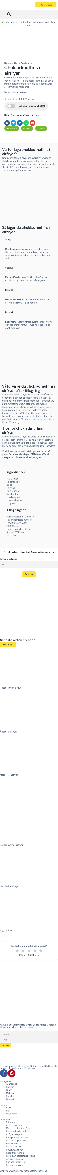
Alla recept (11, 128)
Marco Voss (20, 92)
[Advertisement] (29, 200)
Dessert (27, 128)
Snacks (41, 128)
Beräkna (29, 574)
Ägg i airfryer (6, 930)
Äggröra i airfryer (8, 731)
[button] (4, 14)
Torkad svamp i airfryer (11, 844)
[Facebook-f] (4, 1073)
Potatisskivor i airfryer (11, 687)
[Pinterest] (11, 1073)
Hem (6, 63)
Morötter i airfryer (9, 774)
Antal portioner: (9, 559)
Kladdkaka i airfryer (9, 886)
